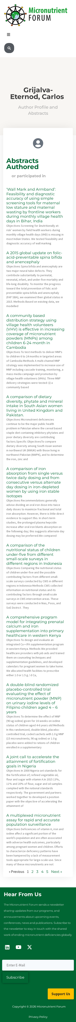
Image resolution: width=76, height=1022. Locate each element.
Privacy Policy (38, 1016)
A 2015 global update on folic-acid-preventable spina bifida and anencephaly (34, 257)
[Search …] (9, 48)
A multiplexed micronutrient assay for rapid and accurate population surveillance (33, 820)
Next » (56, 872)
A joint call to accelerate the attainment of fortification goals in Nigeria (32, 761)
